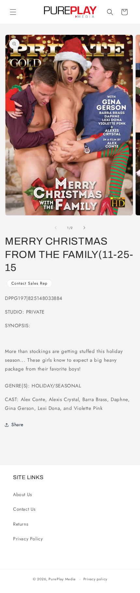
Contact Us (24, 509)
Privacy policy (95, 579)
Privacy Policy (28, 538)
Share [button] (17, 424)
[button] (13, 12)
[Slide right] (84, 228)
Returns (20, 524)
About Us (22, 494)
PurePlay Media (62, 579)
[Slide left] (56, 228)
